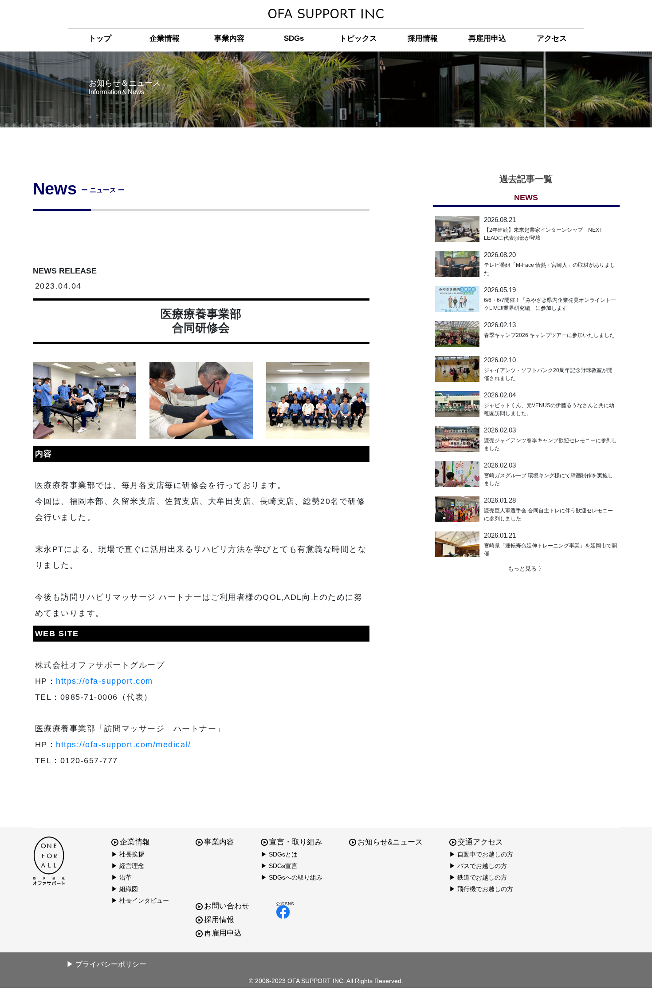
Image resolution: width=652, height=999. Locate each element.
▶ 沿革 (121, 877)
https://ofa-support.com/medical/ (123, 744)
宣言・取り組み (295, 842)
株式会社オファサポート (326, 14)
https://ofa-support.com (104, 681)
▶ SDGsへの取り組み (291, 877)
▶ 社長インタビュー (140, 900)
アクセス (552, 38)
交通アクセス (480, 842)
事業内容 (229, 38)
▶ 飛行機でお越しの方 (481, 888)
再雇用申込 (487, 38)
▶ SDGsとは (279, 854)
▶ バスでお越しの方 (478, 865)
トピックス (358, 38)
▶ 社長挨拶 (127, 854)
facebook (285, 912)
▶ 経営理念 (127, 865)
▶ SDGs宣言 (279, 865)
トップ (100, 38)
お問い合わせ (226, 906)
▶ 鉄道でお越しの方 (478, 877)
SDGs (294, 38)
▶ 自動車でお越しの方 (481, 854)
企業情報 (164, 38)
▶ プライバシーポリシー (106, 964)
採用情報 (423, 38)
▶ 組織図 (124, 888)
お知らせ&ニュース (390, 842)
